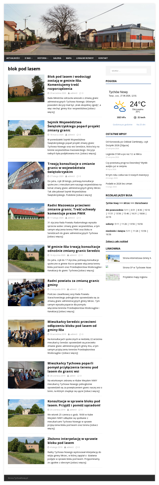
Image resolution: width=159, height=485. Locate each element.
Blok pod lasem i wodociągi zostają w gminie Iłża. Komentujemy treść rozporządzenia (69, 82)
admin (72, 375)
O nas (28, 58)
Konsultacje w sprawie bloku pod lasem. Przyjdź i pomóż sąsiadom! (74, 403)
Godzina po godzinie (123, 124)
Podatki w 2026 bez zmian (119, 183)
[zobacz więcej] (88, 153)
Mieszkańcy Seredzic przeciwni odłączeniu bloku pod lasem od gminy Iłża (72, 326)
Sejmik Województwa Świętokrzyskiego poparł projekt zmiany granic (74, 126)
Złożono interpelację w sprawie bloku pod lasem (73, 441)
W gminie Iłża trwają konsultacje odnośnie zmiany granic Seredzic (74, 249)
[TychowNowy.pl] (79, 53)
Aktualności (13, 58)
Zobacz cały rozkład (117, 241)
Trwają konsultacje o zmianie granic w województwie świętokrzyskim (71, 168)
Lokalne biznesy (85, 58)
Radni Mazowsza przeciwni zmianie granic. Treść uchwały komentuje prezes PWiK (71, 209)
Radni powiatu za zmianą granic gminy (73, 283)
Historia (41, 58)
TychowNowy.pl (21, 478)
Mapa (68, 58)
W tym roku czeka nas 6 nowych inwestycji (127, 174)
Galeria (57, 58)
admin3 (73, 93)
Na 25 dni (141, 124)
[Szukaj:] (128, 70)
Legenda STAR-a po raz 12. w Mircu (124, 154)
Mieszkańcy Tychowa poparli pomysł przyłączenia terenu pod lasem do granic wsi (73, 367)
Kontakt (103, 58)
